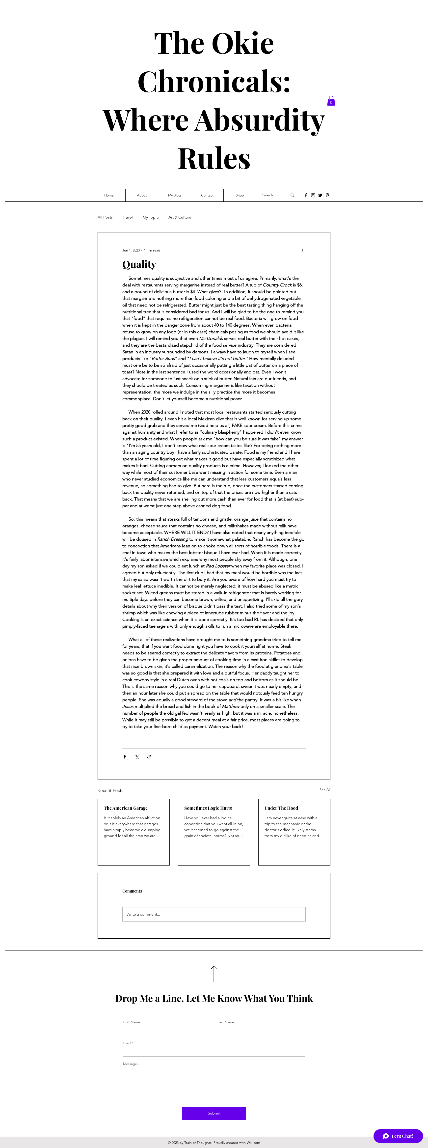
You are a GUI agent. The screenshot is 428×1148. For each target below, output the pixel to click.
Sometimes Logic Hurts (208, 808)
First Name (131, 1022)
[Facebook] (306, 195)
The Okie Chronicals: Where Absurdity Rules (214, 99)
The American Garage (126, 808)
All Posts (105, 217)
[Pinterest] (327, 195)
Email (127, 1043)
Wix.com (253, 1142)
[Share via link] (149, 756)
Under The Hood (281, 808)
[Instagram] (313, 195)
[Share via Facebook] (124, 756)
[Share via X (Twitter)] (136, 756)
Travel (128, 217)
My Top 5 (151, 217)
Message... (131, 1063)
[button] (331, 101)
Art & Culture (179, 217)
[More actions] (303, 250)
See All (325, 789)
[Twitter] (320, 195)
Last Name (225, 1022)
